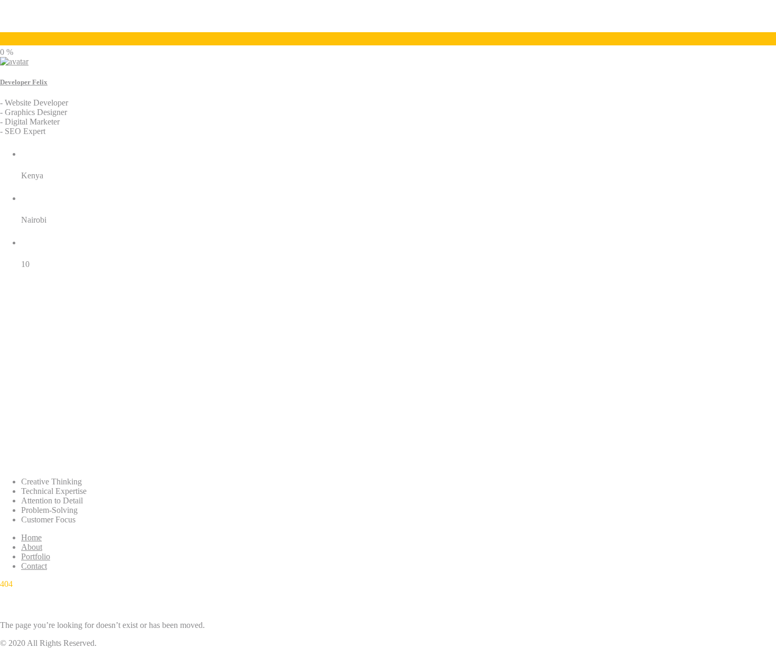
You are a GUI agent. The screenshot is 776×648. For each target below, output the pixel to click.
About (31, 546)
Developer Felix (24, 82)
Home (31, 537)
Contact (34, 565)
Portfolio (35, 556)
